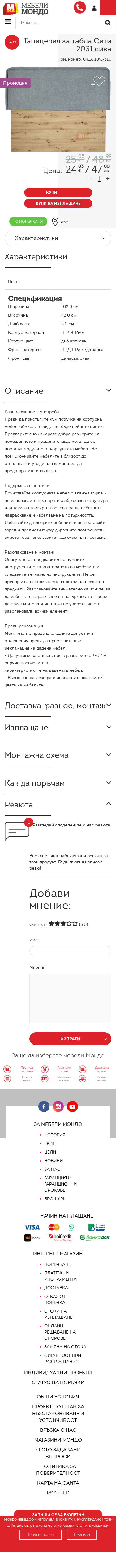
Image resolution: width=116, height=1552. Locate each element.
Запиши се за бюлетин (58, 1515)
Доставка (56, 1287)
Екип (50, 1143)
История (54, 1135)
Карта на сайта (58, 1483)
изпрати (70, 1039)
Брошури (55, 1199)
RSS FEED (58, 1493)
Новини (53, 1160)
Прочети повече (40, 1534)
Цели (50, 1152)
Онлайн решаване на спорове (60, 1332)
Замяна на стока (65, 1347)
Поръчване (57, 1264)
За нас (52, 1169)
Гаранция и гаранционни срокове (60, 1184)
